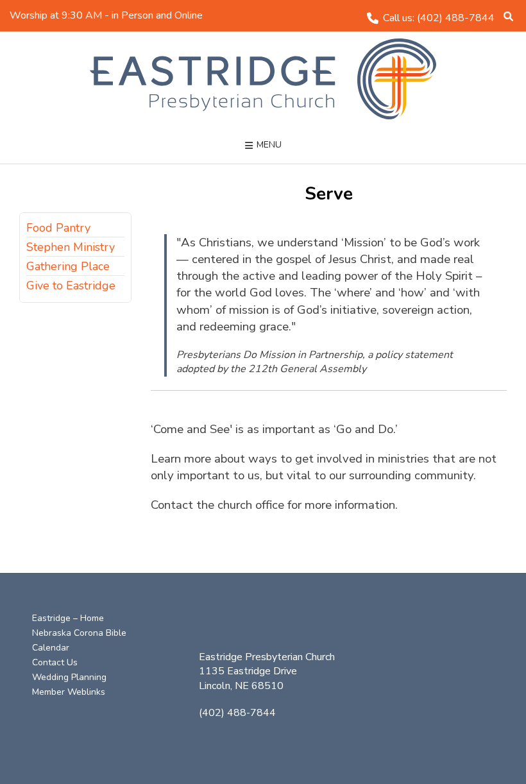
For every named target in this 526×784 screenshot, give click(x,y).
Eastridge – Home (68, 618)
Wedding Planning (69, 677)
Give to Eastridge (70, 285)
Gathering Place (68, 266)
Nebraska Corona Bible (79, 633)
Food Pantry (58, 227)
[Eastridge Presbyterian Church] (263, 78)
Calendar (50, 648)
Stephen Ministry (70, 247)
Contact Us (55, 662)
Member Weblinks (68, 692)
